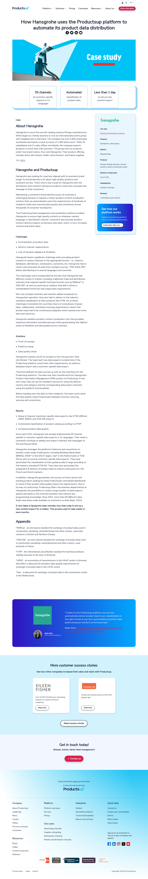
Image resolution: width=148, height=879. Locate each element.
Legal (27, 871)
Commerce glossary (20, 851)
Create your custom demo (118, 812)
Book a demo (112, 819)
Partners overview (20, 827)
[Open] (126, 2)
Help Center (112, 823)
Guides (15, 847)
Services (47, 812)
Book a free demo (127, 8)
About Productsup (20, 808)
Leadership (16, 812)
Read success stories (74, 723)
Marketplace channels (53, 836)
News (14, 816)
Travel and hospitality (85, 816)
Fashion (79, 808)
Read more (42, 707)
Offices (15, 823)
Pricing (72, 8)
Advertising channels (52, 829)
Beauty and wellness (84, 819)
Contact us (75, 758)
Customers (83, 8)
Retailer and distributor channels (112, 133)
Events (110, 816)
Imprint (35, 871)
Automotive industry (84, 812)
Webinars (16, 854)
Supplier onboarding (52, 832)
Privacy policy (17, 871)
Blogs (14, 843)
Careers (15, 819)
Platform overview (52, 808)
